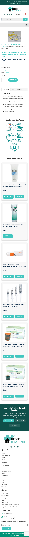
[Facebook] (11, 447)
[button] (26, 25)
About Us (3, 460)
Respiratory (4, 480)
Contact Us (4, 462)
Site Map (3, 498)
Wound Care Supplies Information (10, 504)
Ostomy (3, 477)
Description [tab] (6, 89)
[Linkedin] (18, 447)
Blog (2, 500)
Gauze (3, 473)
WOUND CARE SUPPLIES (11, 45)
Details (7, 236)
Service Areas (4, 502)
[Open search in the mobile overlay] (14, 19)
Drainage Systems (6, 471)
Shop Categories (5, 455)
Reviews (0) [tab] (20, 89)
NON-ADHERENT (11, 69)
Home (2, 45)
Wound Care (4, 486)
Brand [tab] (13, 89)
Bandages (4, 468)
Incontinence (4, 475)
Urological (4, 484)
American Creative (14, 535)
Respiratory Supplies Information (9, 507)
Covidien (7, 72)
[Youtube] (14, 447)
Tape (2, 482)
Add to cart (13, 79)
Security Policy (5, 495)
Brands (3, 457)
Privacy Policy (5, 493)
